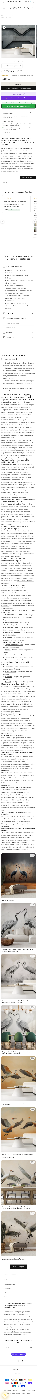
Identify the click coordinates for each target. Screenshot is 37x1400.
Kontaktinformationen (15, 1396)
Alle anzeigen (18, 1267)
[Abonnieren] (31, 1347)
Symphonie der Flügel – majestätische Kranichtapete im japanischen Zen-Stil (14, 1258)
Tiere (7, 655)
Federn (8, 650)
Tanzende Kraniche (8, 900)
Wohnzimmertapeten (25, 581)
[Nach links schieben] (14, 62)
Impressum (26, 1396)
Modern (8, 682)
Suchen (6, 1280)
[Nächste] (34, 222)
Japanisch (9, 667)
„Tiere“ (32, 844)
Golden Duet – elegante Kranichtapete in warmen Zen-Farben (17, 1103)
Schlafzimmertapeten (9, 551)
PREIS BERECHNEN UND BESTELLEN (18, 88)
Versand (28, 1393)
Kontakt (6, 1297)
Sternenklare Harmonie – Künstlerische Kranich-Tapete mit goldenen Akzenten (17, 1001)
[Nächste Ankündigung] (33, 2)
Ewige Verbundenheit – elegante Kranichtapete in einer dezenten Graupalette (18, 1052)
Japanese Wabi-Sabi (14, 519)
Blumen (8, 660)
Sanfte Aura (9, 657)
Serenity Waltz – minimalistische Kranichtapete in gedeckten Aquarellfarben (17, 950)
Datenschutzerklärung (14, 1393)
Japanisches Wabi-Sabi (14, 645)
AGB (23, 1393)
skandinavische (14, 601)
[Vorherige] (2, 222)
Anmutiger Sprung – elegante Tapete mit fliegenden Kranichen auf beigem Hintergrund (16, 1207)
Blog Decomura (9, 1284)
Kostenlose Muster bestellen (18, 106)
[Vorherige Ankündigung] (3, 2)
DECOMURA (10, 1390)
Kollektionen (8, 1288)
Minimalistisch (10, 672)
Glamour (8, 677)
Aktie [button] (5, 182)
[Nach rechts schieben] (23, 62)
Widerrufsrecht (31, 1390)
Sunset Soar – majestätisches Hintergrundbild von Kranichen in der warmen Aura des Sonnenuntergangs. (17, 1155)
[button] (4, 8)
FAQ (5, 1292)
